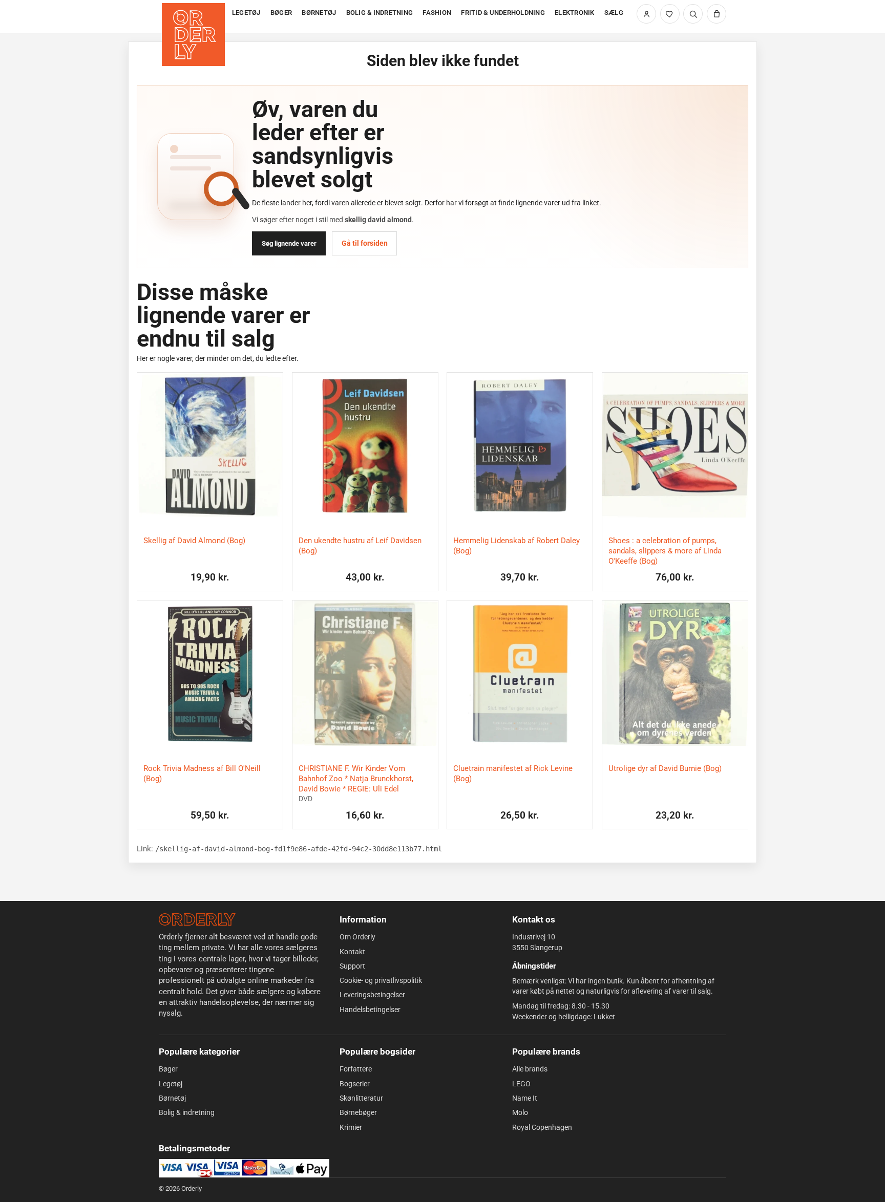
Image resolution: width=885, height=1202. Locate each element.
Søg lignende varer (289, 243)
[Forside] (194, 16)
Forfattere (356, 1069)
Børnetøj (172, 1098)
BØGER (281, 12)
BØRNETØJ (319, 12)
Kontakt (352, 952)
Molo (520, 1112)
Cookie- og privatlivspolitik (381, 980)
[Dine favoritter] (670, 14)
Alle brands (529, 1069)
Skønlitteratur (361, 1098)
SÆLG (613, 12)
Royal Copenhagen (542, 1127)
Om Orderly (357, 937)
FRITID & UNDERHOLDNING (503, 12)
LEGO (521, 1084)
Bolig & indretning (187, 1112)
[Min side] (646, 14)
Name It (524, 1098)
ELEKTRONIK (575, 12)
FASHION (437, 12)
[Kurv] (716, 14)
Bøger (168, 1069)
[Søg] (693, 14)
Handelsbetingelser (370, 1009)
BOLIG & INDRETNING (379, 12)
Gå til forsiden (365, 243)
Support (352, 966)
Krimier (351, 1127)
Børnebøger (358, 1112)
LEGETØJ (246, 12)
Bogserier (355, 1084)
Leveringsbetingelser (372, 995)
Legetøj (170, 1084)
